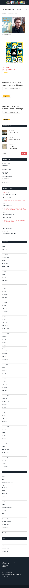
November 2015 (5, 427)
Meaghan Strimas (7, 205)
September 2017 (5, 367)
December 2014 (5, 449)
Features (3, 496)
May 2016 (4, 412)
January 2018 (5, 356)
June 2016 (4, 410)
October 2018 (5, 331)
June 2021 (4, 286)
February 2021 (5, 294)
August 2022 (4, 269)
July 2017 (4, 373)
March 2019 (4, 322)
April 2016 (4, 415)
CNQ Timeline (5, 487)
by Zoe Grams (12, 134)
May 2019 (4, 317)
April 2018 (4, 348)
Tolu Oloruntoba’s (10, 181)
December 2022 (5, 257)
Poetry (3, 504)
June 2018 (4, 342)
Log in (3, 543)
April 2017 (4, 381)
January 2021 (5, 297)
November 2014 (5, 452)
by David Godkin (7, 197)
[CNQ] (15, 2)
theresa (5, 192)
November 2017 (5, 362)
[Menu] (3, 2)
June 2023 (4, 246)
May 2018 (4, 345)
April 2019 (4, 319)
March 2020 (4, 308)
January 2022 (5, 280)
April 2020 (4, 305)
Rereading (4, 510)
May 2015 (4, 435)
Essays (3, 490)
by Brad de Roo (7, 217)
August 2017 (4, 370)
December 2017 (5, 359)
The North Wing (5, 524)
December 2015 (5, 424)
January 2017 (5, 390)
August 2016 (4, 404)
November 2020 (5, 300)
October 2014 (5, 455)
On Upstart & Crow (13, 132)
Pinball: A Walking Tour (9, 225)
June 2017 (4, 376)
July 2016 (4, 407)
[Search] (26, 2)
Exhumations (4, 493)
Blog (3, 479)
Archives (3, 476)
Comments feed (5, 548)
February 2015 (5, 443)
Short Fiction (4, 516)
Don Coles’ (9, 194)
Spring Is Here (12, 146)
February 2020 (5, 311)
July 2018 (4, 339)
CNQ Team (5, 13)
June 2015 (4, 432)
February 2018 (5, 353)
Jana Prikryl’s (14, 139)
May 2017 (4, 379)
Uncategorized (5, 527)
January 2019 (5, 325)
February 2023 (5, 252)
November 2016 (5, 396)
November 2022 (5, 260)
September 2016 (5, 401)
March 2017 (4, 384)
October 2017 (5, 364)
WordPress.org (5, 551)
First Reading (4, 499)
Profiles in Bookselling (7, 507)
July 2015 (4, 429)
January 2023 (5, 255)
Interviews (4, 502)
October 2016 (5, 398)
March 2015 (4, 441)
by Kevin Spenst (5, 182)
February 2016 (5, 421)
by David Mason (13, 148)
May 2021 (4, 288)
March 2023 (4, 249)
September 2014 (5, 458)
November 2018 (5, 328)
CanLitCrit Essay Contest (7, 482)
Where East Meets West (7, 176)
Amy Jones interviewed (8, 214)
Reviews (3, 513)
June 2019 (4, 314)
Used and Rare (5, 530)
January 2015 (5, 446)
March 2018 (4, 350)
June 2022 (4, 274)
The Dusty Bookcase (6, 521)
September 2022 (5, 266)
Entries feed (4, 546)
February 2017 (5, 387)
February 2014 (5, 466)
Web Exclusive (5, 533)
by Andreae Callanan (14, 141)
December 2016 (5, 393)
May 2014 (4, 463)
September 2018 (5, 334)
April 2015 (4, 438)
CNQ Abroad (4, 485)
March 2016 (4, 418)
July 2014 (4, 460)
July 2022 (4, 271)
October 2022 (5, 263)
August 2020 (4, 302)
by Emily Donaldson (8, 228)
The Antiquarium (5, 518)
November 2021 (5, 283)
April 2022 (4, 277)
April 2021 (4, 291)
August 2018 (4, 336)
